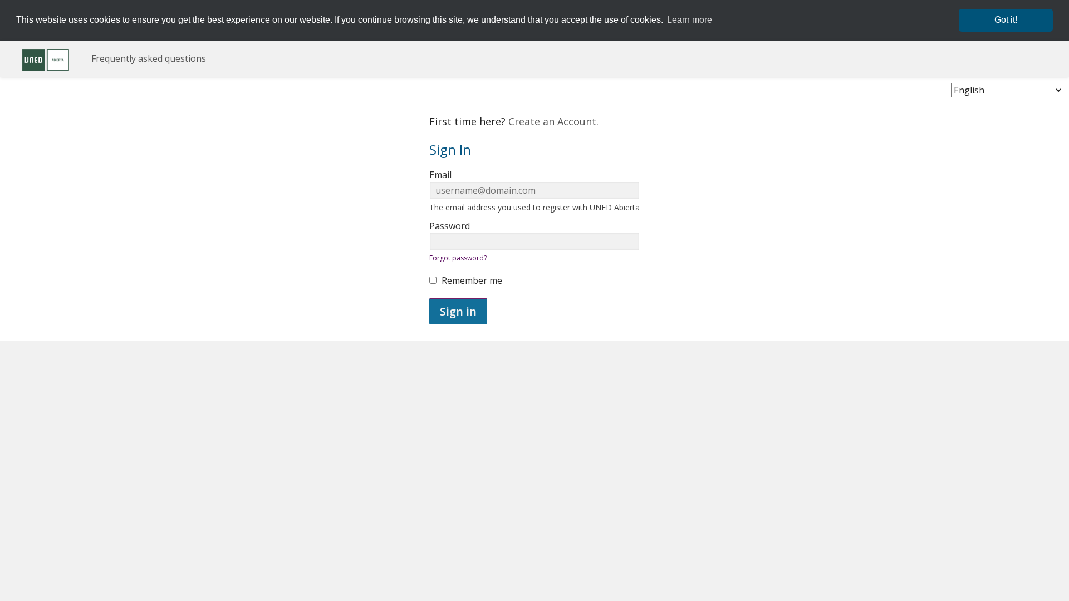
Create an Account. (553, 121)
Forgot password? (458, 258)
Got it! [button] (1005, 19)
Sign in (458, 311)
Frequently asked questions (148, 58)
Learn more (689, 19)
